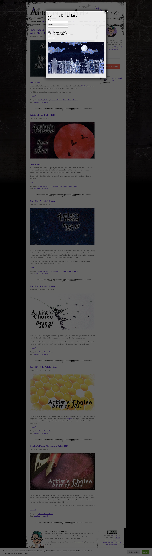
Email (50, 20)
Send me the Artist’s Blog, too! (61, 34)
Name (50, 24)
